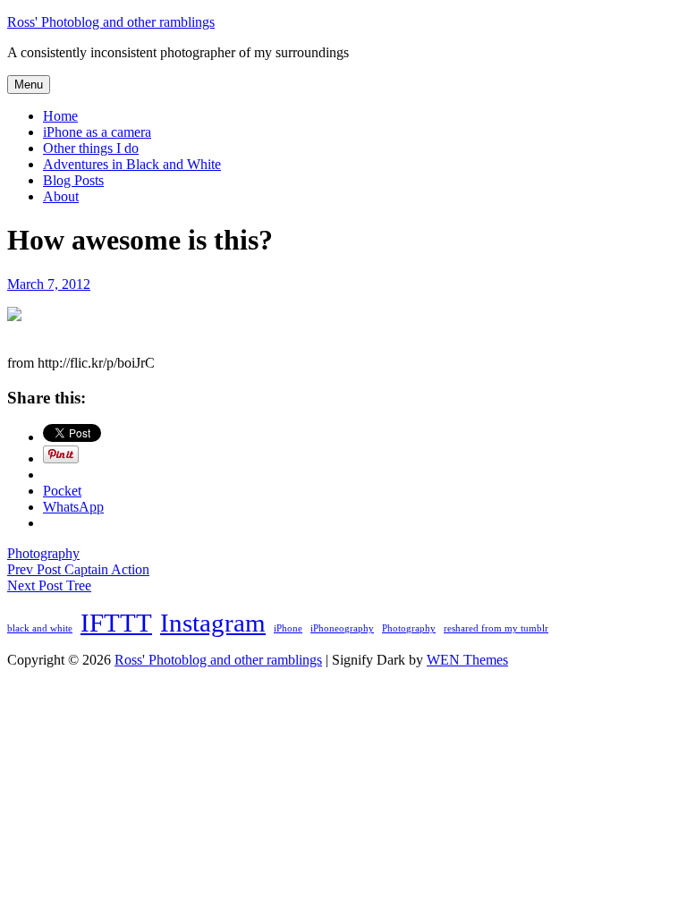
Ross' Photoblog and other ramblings (111, 22)
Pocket (62, 490)
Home (60, 115)
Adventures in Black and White (132, 164)
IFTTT (116, 622)
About (61, 196)
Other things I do (91, 148)
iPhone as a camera (97, 132)
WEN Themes (467, 659)
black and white (39, 628)
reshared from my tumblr (496, 628)
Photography (43, 553)
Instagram (213, 622)
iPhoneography (342, 628)
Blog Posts (73, 180)
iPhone (288, 628)
